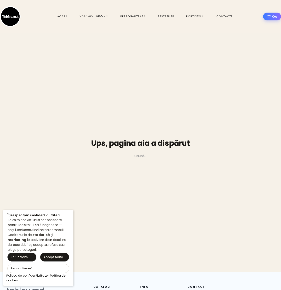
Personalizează (133, 16)
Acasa (62, 16)
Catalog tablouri (93, 16)
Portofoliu (195, 16)
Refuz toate (19, 257)
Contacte (224, 16)
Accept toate (53, 257)
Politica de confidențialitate (27, 275)
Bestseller (166, 16)
